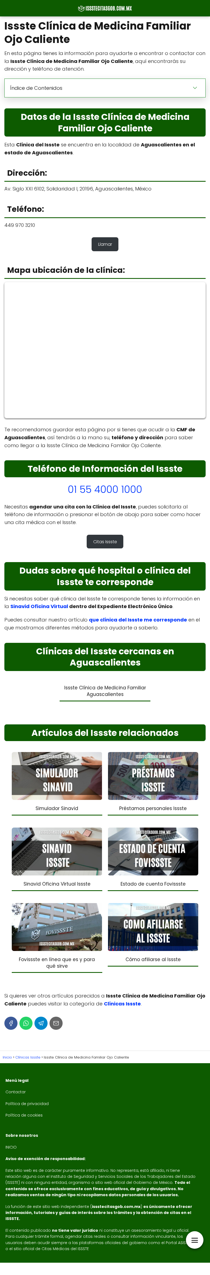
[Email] (56, 1023)
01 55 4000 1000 (105, 489)
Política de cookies (24, 1115)
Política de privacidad (27, 1103)
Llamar (105, 244)
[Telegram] (41, 1023)
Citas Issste (105, 542)
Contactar (15, 1092)
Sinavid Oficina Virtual (39, 606)
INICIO (11, 1147)
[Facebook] (11, 1023)
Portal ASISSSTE (180, 1242)
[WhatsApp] (26, 1023)
